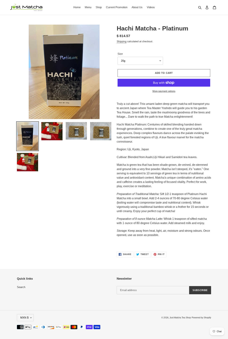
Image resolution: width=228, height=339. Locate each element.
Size (120, 53)
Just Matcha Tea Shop (180, 317)
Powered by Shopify (201, 317)
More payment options (163, 91)
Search (21, 287)
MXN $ (24, 317)
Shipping (121, 41)
